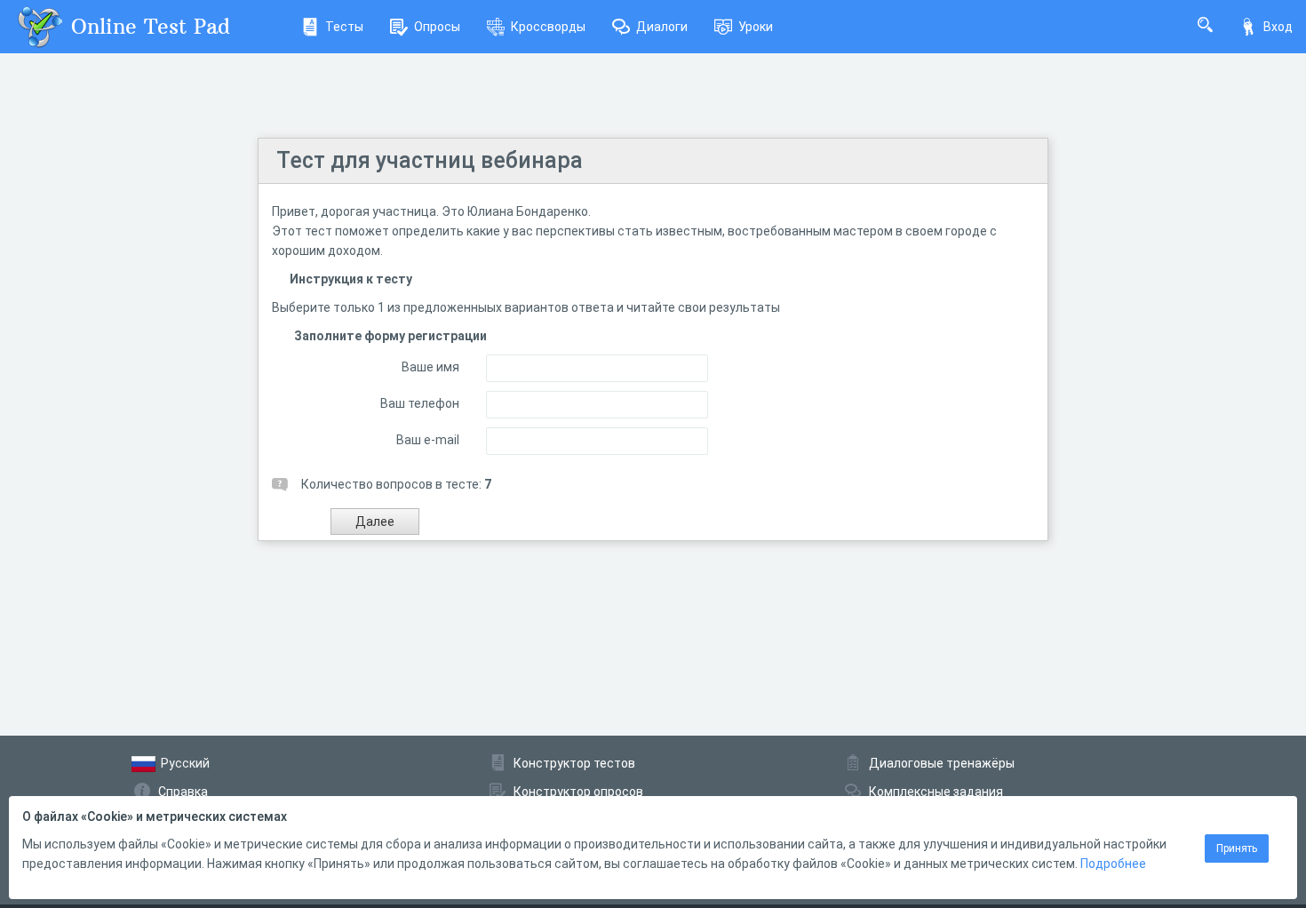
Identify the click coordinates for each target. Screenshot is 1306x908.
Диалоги (662, 27)
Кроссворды (548, 27)
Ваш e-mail (427, 440)
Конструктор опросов (578, 792)
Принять (1236, 848)
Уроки (755, 27)
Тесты (344, 27)
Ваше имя (430, 367)
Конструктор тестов (574, 763)
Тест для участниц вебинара (429, 160)
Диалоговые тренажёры (942, 763)
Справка (183, 792)
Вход (1278, 27)
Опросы (437, 27)
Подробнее (1113, 863)
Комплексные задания (936, 792)
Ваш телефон (419, 403)
